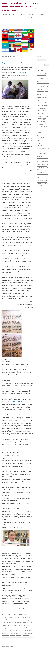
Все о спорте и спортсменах (17, 614)
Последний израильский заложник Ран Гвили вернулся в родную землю (42, 172)
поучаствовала (9, 556)
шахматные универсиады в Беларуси (14, 633)
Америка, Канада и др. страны (31, 17)
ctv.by (13, 549)
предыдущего (28, 485)
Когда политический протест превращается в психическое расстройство (43, 84)
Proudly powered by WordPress (8, 646)
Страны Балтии (31, 14)
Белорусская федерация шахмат (8, 620)
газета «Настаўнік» (24, 624)
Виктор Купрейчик (18, 622)
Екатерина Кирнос (18, 625)
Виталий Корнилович (27, 622)
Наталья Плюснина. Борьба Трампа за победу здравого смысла (43, 148)
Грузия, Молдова (41, 14)
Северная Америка (5, 20)
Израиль (20, 17)
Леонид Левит (19, 627)
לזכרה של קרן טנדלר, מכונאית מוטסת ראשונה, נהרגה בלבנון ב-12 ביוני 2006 (43, 139)
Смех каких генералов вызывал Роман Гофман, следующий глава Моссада (42, 180)
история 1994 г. (17, 450)
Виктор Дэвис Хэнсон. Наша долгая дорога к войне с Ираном (43, 153)
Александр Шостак (17, 617)
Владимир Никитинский (7, 624)
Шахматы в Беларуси (27, 633)
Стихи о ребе (28, 492)
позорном (23, 556)
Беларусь (4, 23)
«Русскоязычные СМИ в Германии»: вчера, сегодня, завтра (43, 128)
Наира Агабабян (19, 628)
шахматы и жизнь (5, 635)
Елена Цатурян (25, 625)
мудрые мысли (12, 628)
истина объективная (16, 401)
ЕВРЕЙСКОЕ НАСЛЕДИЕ (30, 20)
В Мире (21, 20)
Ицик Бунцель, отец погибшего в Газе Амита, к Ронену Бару (42, 158)
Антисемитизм (12, 17)
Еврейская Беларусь (6, 14)
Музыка (25, 23)
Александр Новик (8, 617)
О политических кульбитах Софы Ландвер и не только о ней (43, 99)
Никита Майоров (5, 630)
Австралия (14, 20)
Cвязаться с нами (34, 23)
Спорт (19, 23)
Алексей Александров (25, 617)
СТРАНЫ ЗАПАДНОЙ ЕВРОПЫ (19, 14)
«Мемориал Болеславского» (10, 616)
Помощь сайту (5, 26)
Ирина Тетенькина (12, 627)
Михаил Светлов (5, 628)
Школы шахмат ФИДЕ (20, 72)
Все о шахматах (12, 23)
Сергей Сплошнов (10, 632)
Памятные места (14, 26)
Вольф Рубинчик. (15, 624)
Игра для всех (27, 614)
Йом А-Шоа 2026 (40, 142)
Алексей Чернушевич (6, 619)
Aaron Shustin (26, 635)
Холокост (4, 17)
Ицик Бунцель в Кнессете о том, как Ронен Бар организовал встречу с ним (43, 113)
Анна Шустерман (22, 619)
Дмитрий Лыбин (10, 625)
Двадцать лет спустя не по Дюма (13, 63)
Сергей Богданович (25, 630)
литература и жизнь (26, 627)
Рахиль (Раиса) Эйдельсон (14, 630)
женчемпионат (29, 74)
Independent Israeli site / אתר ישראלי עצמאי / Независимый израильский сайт (20, 5)
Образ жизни (40, 20)
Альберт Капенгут (15, 619)
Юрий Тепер (12, 635)
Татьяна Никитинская (19, 632)
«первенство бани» (21, 616)
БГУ (27, 619)
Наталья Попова (26, 628)
